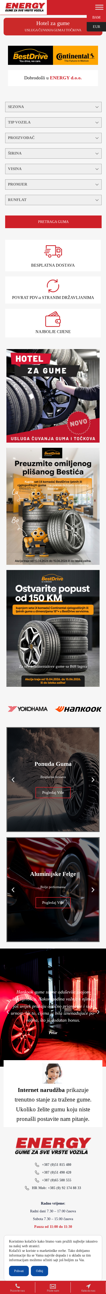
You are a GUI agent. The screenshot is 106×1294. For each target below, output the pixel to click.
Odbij (39, 1271)
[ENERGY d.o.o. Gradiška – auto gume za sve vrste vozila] (25, 9)
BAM (93, 17)
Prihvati (19, 1271)
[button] (13, 779)
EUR (93, 26)
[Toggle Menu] (99, 7)
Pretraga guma (53, 222)
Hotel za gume (53, 23)
